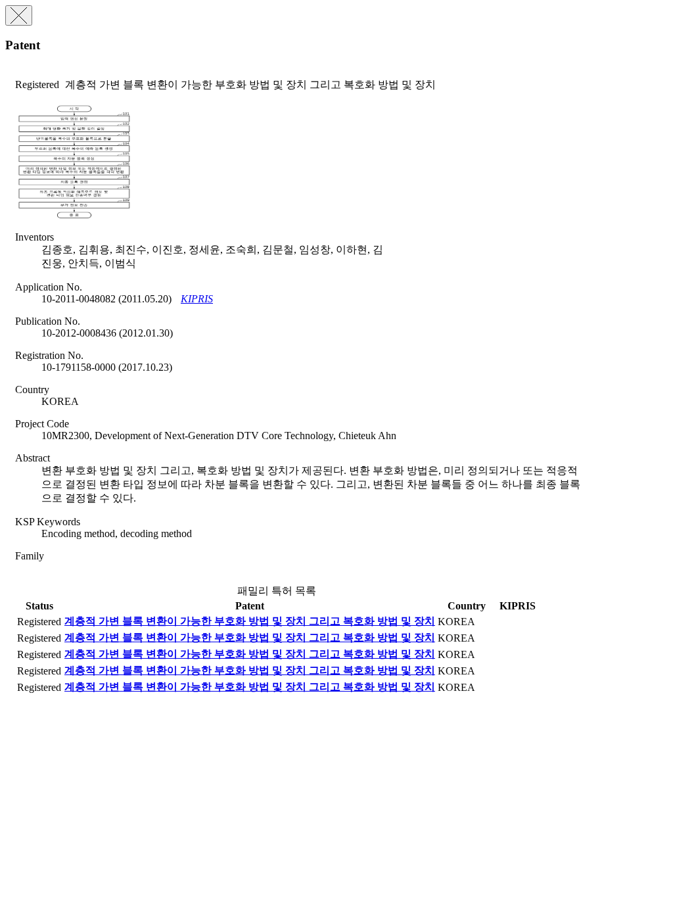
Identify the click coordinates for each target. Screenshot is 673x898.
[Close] (18, 15)
